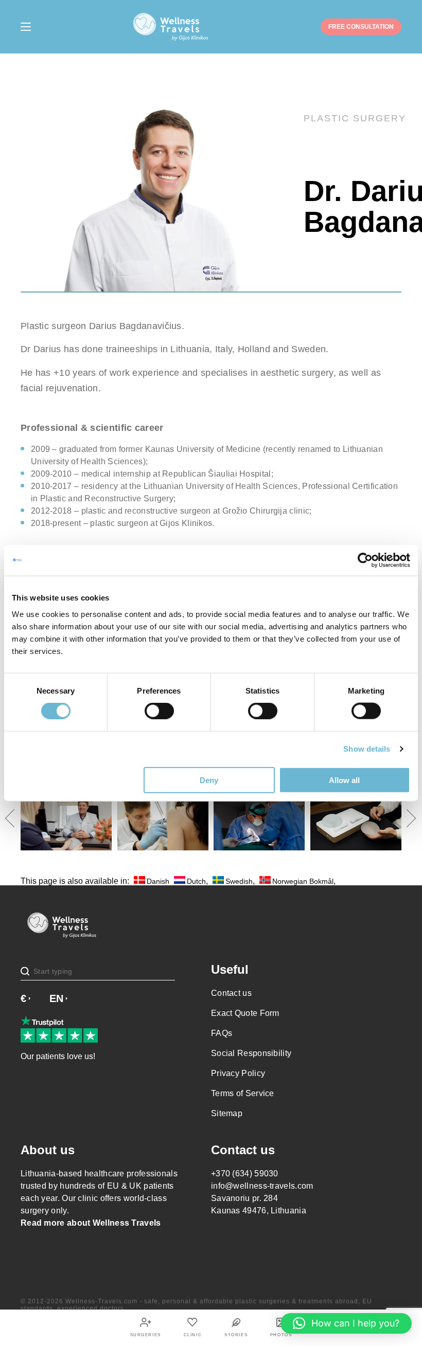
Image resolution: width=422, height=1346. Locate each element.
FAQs (221, 1033)
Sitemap (226, 1113)
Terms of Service (242, 1093)
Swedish (239, 881)
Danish (158, 881)
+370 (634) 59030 (244, 1173)
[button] (346, 1323)
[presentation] (14, 818)
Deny (209, 779)
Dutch (196, 881)
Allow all (344, 779)
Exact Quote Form (245, 1013)
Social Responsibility (251, 1053)
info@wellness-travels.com (262, 1185)
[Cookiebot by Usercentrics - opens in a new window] (365, 560)
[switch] (159, 711)
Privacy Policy (238, 1073)
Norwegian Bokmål (302, 881)
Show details (366, 748)
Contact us (231, 993)
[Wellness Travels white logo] (171, 26)
